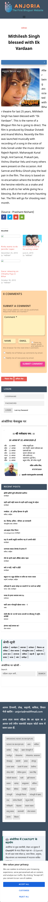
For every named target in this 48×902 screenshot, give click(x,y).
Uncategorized (9, 533)
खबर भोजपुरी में (27, 750)
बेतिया (16, 789)
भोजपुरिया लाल (8, 524)
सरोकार (15, 524)
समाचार (6, 619)
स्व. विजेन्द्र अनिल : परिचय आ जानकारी (17, 521)
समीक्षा (24, 657)
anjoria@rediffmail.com (29, 712)
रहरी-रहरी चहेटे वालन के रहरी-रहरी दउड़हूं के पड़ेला (21, 502)
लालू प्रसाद (10, 811)
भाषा (9, 589)
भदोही (24, 789)
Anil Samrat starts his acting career (31, 248)
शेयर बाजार (31, 811)
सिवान (16, 817)
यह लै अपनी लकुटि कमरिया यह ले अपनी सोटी (20, 540)
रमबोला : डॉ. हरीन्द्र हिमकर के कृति (16, 512)
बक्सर (9, 783)
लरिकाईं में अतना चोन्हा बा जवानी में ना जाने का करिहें (22, 586)
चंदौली (18, 761)
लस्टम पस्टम (29, 806)
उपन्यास (16, 654)
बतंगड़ (16, 783)
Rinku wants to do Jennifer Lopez (9, 248)
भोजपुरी (9, 795)
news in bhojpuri (15, 744)
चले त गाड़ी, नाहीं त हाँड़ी (12, 567)
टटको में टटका (22, 767)
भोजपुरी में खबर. (35, 795)
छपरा (26, 761)
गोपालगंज (18, 755)
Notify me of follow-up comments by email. (24, 353)
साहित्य (10, 515)
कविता (6, 515)
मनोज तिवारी (17, 800)
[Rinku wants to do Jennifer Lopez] (10, 240)
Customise (24, 890)
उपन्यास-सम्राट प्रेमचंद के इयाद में (15, 549)
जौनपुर (33, 761)
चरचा (5, 589)
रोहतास (18, 806)
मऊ (8, 800)
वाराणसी (21, 811)
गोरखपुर (9, 761)
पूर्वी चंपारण (31, 778)
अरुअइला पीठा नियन (11, 530)
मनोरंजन (24, 28)
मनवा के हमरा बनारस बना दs (14, 595)
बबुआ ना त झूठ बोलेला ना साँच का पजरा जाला (20, 577)
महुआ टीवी (29, 800)
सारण (8, 817)
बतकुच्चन (25, 783)
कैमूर (16, 750)
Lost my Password (21, 410)
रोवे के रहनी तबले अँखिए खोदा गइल (16, 558)
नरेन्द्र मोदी (10, 772)
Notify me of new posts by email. (20, 358)
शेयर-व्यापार (7, 629)
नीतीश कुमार (21, 772)
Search (4, 669)
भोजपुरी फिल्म (21, 795)
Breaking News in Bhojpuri (20, 739)
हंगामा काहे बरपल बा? (11, 626)
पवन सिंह (33, 772)
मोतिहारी (10, 806)
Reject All (24, 897)
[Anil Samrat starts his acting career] (32, 240)
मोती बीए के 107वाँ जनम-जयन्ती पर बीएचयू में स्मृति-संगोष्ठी (22, 615)
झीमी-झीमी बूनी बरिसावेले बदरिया (15, 493)
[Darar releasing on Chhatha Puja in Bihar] (10, 265)
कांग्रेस (9, 750)
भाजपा (32, 789)
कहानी (5, 580)
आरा (28, 744)
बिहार (8, 789)
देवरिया (33, 767)
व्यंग (18, 657)
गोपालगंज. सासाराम (33, 755)
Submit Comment (33, 364)
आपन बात (6, 654)
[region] (24, 881)
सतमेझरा (6, 496)
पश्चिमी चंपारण (12, 778)
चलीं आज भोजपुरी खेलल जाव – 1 (16, 605)
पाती (21, 778)
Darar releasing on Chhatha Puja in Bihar (9, 274)
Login (8, 410)
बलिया (34, 783)
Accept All (24, 884)
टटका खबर (10, 767)
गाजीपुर (9, 755)
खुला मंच (40, 654)
